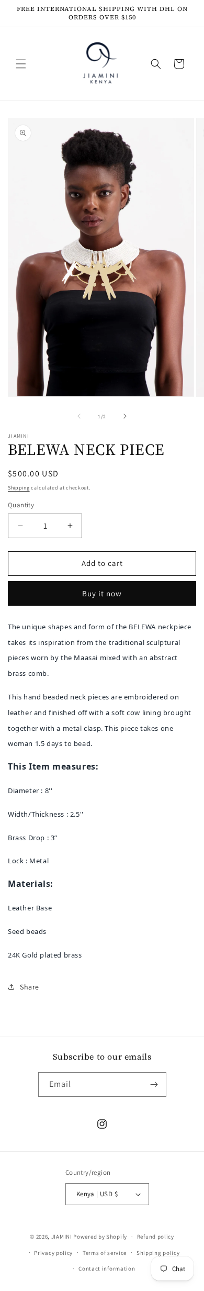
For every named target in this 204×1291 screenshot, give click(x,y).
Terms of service (105, 1252)
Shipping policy (158, 1252)
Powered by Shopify (100, 1236)
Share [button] (29, 987)
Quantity (21, 504)
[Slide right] (125, 416)
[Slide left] (78, 416)
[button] (20, 63)
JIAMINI (61, 1236)
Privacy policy (53, 1252)
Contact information (106, 1268)
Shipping (19, 487)
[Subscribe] (154, 1084)
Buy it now (102, 593)
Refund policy (155, 1236)
